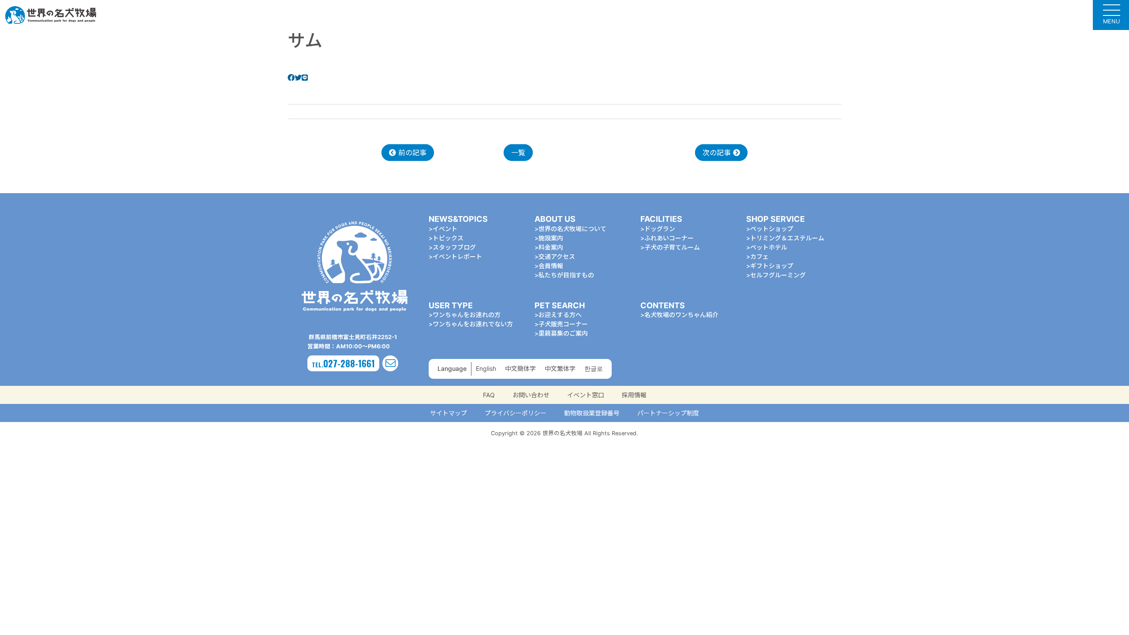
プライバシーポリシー (515, 413)
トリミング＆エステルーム (787, 238)
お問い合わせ (531, 395)
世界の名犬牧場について (572, 228)
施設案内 (550, 238)
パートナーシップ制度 (668, 413)
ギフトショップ (771, 265)
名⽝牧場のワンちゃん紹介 (681, 314)
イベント (445, 228)
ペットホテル (768, 247)
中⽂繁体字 (560, 368)
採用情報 (634, 395)
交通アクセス (556, 256)
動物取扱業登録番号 (592, 413)
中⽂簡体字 (520, 368)
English (486, 368)
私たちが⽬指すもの (566, 275)
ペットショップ (771, 228)
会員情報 (550, 265)
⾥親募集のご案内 (563, 333)
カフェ (759, 256)
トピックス (448, 238)
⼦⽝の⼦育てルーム (672, 247)
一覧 (518, 152)
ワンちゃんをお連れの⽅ (467, 314)
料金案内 (550, 247)
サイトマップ (448, 413)
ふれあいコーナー (669, 238)
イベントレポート (457, 256)
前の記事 (411, 152)
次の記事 (718, 152)
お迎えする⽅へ (560, 314)
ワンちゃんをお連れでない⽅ (473, 324)
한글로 (593, 368)
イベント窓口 (585, 395)
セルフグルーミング (778, 275)
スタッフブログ (454, 247)
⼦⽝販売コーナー (563, 324)
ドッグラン (659, 228)
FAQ (489, 395)
